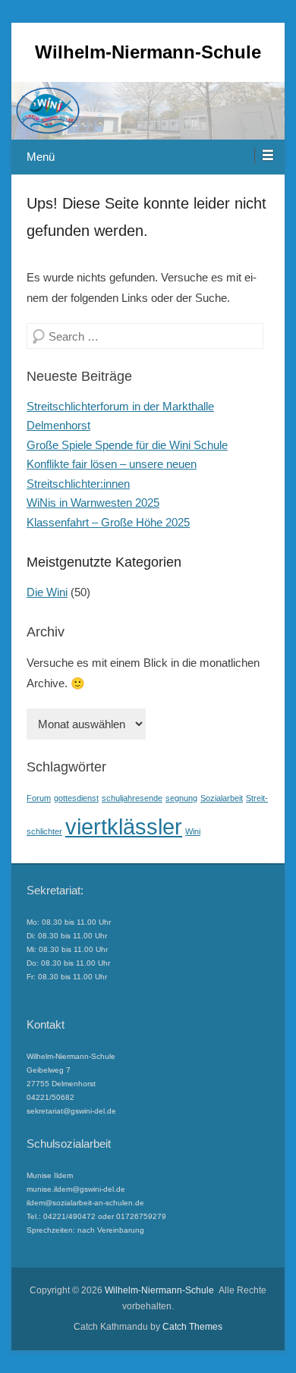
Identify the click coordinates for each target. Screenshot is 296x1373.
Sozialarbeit (221, 798)
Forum (39, 798)
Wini (192, 831)
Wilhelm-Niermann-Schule (148, 52)
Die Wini (47, 592)
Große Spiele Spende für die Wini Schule (127, 444)
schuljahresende (132, 798)
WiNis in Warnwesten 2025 (93, 502)
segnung (181, 798)
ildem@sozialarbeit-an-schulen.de (85, 1203)
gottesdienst (76, 798)
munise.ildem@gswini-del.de (76, 1189)
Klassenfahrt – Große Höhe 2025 (108, 522)
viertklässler (123, 826)
